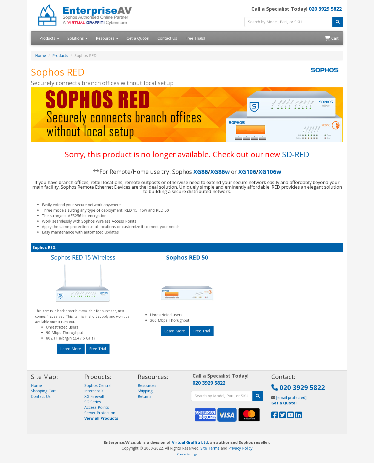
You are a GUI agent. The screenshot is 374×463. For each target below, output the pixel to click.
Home (40, 55)
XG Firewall (94, 396)
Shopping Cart (43, 390)
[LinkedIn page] (298, 416)
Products (47, 38)
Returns (144, 396)
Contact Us (167, 38)
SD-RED (295, 154)
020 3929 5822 (325, 8)
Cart (334, 38)
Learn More (70, 348)
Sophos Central (97, 385)
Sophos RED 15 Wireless (83, 257)
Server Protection (99, 412)
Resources (106, 38)
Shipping (145, 390)
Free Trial (97, 348)
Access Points (96, 407)
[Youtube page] (290, 416)
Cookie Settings (187, 454)
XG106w (269, 172)
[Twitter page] (282, 416)
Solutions (76, 38)
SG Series (92, 401)
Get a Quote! (137, 38)
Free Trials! (195, 38)
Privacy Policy (240, 448)
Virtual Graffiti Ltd (190, 442)
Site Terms (210, 448)
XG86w (220, 172)
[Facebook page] (274, 416)
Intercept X (93, 390)
